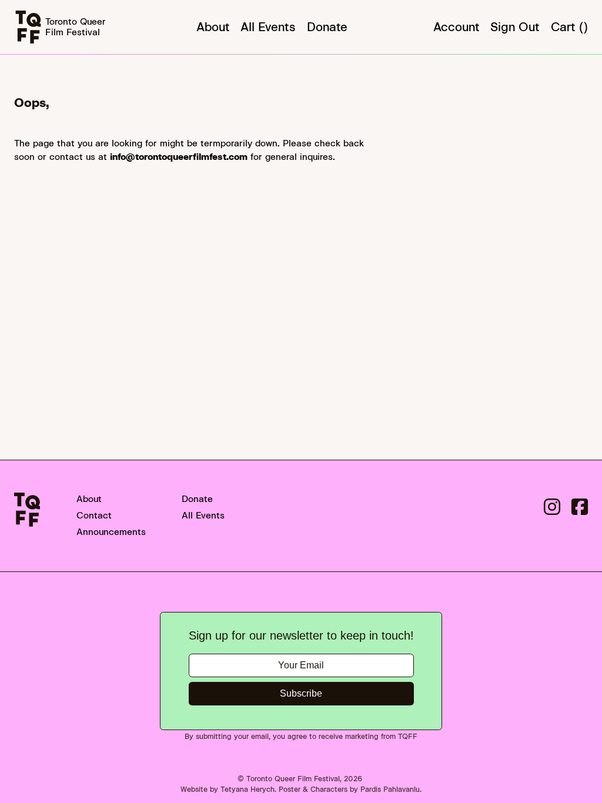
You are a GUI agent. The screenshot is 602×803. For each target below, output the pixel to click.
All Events (268, 28)
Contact (94, 515)
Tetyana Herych (247, 789)
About (213, 28)
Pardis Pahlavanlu (390, 789)
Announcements (111, 532)
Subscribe (301, 693)
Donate (327, 28)
